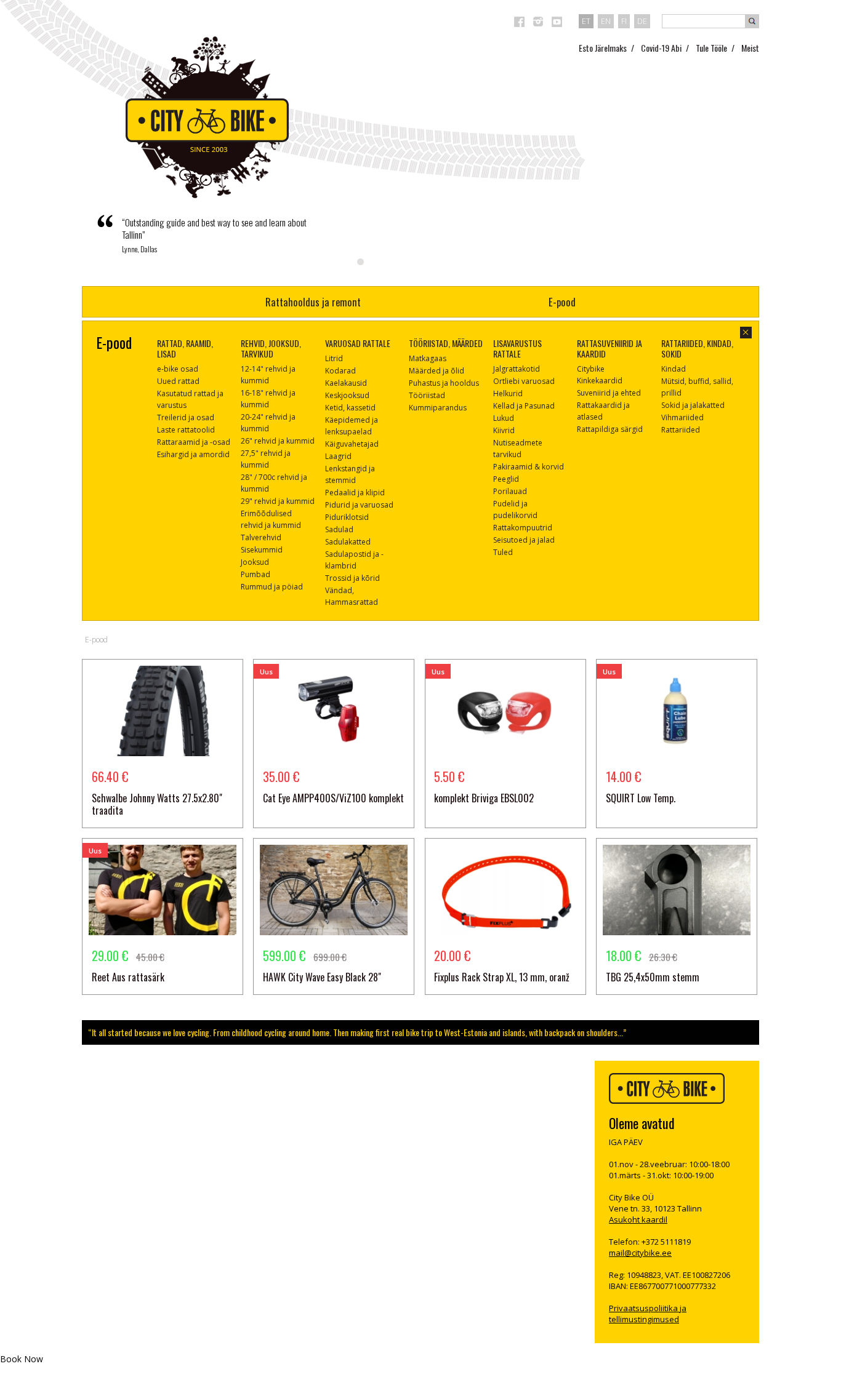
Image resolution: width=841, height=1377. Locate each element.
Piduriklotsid (347, 517)
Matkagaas (427, 358)
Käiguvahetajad (352, 444)
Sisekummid (262, 550)
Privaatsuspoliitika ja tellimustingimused (647, 1314)
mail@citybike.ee (640, 1252)
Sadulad (339, 529)
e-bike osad (177, 369)
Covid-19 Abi (661, 47)
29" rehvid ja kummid (278, 501)
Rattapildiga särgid (610, 429)
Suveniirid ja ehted (609, 393)
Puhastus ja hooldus (444, 383)
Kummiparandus (438, 407)
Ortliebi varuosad (524, 381)
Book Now (21, 1359)
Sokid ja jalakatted (693, 405)
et (586, 20)
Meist (750, 47)
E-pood (562, 301)
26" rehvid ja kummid (278, 441)
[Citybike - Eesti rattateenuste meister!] (207, 117)
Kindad (673, 369)
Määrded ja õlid (436, 370)
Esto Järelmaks (603, 47)
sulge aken (746, 332)
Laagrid (338, 456)
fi (624, 20)
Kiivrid (504, 430)
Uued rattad (178, 381)
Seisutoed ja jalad (524, 540)
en (606, 20)
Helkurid (508, 393)
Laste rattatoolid (186, 430)
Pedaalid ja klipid (355, 492)
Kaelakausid (346, 383)
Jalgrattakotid (516, 369)
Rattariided (680, 430)
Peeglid (506, 479)
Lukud (503, 418)
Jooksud (255, 562)
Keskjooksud (347, 395)
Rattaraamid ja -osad (193, 442)
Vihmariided (682, 417)
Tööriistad (427, 395)
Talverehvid (261, 537)
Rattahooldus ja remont (313, 301)
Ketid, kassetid (350, 407)
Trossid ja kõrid (352, 578)
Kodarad (340, 370)
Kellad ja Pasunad (524, 406)
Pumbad (255, 574)
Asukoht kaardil (638, 1219)
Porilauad (510, 491)
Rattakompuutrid (522, 527)
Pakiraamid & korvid (528, 466)
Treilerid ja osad (185, 417)
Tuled (503, 552)
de (642, 20)
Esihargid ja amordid (193, 454)
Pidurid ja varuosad (359, 505)
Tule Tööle (711, 47)
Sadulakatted (348, 542)
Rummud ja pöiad (272, 586)
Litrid (334, 358)
